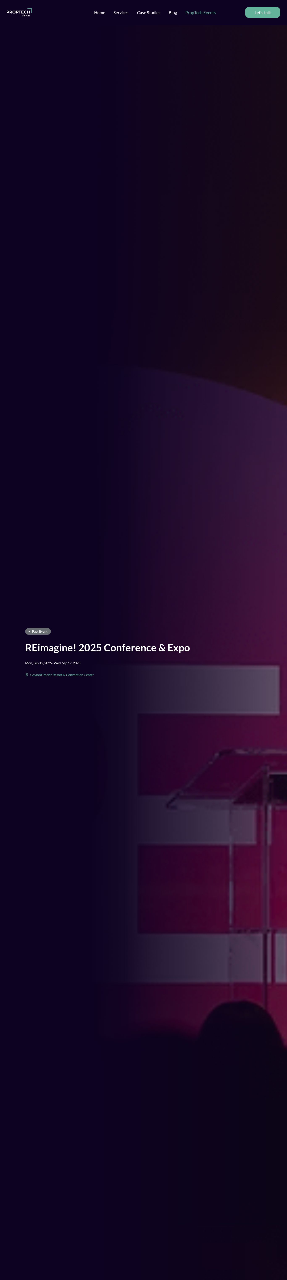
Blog (173, 12)
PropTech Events (200, 12)
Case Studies (148, 12)
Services (121, 12)
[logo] (19, 12)
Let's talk (263, 12)
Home (99, 12)
